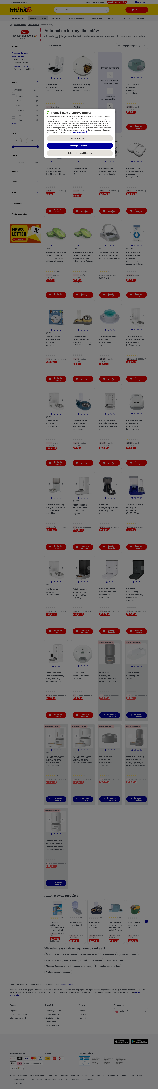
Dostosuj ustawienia (80, 138)
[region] (79, 133)
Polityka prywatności (80, 132)
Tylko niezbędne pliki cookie (80, 153)
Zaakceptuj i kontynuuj (80, 146)
